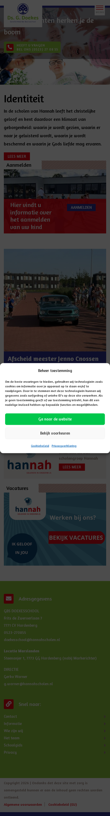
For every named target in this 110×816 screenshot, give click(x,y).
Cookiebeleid (40, 445)
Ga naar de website (55, 419)
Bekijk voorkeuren (55, 433)
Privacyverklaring (64, 445)
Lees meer (21, 408)
